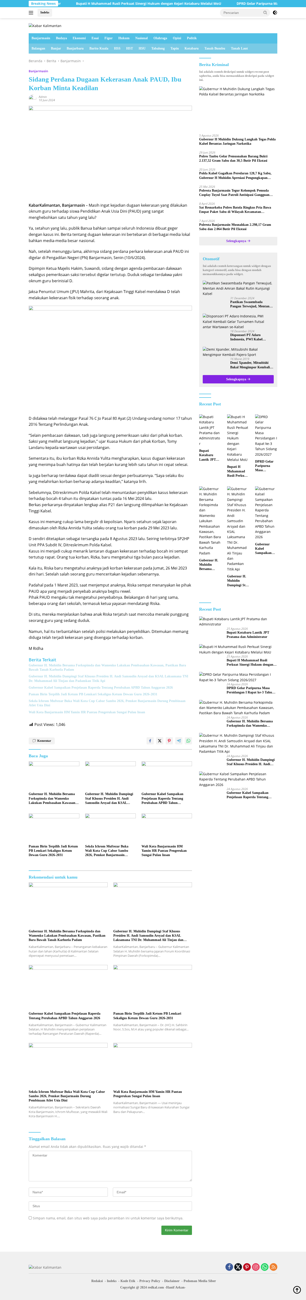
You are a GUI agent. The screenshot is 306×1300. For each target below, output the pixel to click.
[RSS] (273, 1267)
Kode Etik (127, 1281)
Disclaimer (172, 1281)
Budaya (61, 38)
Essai (95, 38)
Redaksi (97, 1281)
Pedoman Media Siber (200, 1281)
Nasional (141, 38)
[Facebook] (229, 1267)
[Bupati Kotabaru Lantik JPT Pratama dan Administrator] (210, 430)
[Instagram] (256, 1267)
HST (129, 48)
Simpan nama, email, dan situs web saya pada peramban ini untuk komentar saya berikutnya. (108, 1218)
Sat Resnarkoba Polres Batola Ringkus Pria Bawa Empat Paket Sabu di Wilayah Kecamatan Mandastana (235, 210)
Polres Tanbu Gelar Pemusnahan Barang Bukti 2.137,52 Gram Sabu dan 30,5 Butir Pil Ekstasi (233, 158)
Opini (177, 38)
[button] (265, 12)
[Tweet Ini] (159, 740)
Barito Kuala (98, 48)
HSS (117, 48)
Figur (108, 38)
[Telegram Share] (178, 740)
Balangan (38, 48)
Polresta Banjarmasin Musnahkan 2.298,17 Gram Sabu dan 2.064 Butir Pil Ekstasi (235, 227)
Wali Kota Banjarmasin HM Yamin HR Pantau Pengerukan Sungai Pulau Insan (87, 712)
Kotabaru (192, 48)
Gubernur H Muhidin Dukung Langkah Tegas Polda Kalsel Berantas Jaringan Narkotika (237, 141)
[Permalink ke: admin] (32, 98)
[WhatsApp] (264, 1267)
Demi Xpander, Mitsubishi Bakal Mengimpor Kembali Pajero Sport (250, 365)
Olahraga (160, 38)
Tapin (174, 48)
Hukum (124, 38)
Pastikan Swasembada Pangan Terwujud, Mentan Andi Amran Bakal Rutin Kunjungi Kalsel (249, 304)
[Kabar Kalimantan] (45, 25)
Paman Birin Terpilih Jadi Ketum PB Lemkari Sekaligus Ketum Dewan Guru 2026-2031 (93, 694)
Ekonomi (79, 38)
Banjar (56, 48)
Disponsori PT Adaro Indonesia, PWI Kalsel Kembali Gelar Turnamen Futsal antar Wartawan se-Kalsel (249, 337)
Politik (192, 38)
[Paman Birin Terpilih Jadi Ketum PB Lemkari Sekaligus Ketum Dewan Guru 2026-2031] (54, 827)
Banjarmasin (41, 38)
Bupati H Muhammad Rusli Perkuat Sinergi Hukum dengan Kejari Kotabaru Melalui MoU (118, 3)
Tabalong (158, 48)
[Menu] (32, 13)
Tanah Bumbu (214, 48)
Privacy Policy (149, 1281)
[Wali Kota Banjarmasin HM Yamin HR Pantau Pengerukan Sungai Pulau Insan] (167, 827)
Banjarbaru (75, 48)
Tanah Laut (239, 48)
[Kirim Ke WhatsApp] (188, 740)
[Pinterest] (247, 1267)
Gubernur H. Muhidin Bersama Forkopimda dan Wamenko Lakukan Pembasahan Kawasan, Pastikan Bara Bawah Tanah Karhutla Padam (107, 667)
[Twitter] (238, 1267)
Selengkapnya (236, 241)
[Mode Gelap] (275, 13)
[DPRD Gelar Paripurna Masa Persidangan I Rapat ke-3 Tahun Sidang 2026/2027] (266, 435)
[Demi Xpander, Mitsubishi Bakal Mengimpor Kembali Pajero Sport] (238, 352)
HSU (142, 48)
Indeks (44, 12)
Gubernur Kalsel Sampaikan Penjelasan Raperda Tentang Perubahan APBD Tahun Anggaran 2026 (101, 687)
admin (43, 97)
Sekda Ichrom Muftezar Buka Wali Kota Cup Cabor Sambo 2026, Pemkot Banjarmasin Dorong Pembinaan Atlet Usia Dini (107, 703)
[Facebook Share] (150, 740)
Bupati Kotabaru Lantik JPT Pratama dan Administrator (209, 455)
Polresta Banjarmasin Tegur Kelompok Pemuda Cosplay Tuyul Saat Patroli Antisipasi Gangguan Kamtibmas (234, 193)
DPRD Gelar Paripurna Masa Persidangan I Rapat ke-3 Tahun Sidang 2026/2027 (265, 466)
